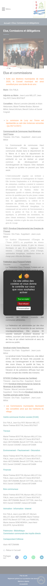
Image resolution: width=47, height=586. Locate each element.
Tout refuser (24, 304)
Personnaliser (24, 308)
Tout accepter (23, 299)
